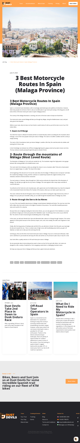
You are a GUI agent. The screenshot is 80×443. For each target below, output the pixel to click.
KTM (39, 262)
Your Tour (24, 417)
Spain (22, 262)
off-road (53, 262)
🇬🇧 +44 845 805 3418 (63, 417)
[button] (21, 3)
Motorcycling (45, 262)
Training (50, 3)
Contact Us (45, 425)
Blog (43, 417)
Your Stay (23, 419)
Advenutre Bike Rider (30, 262)
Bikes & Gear (41, 3)
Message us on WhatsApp (66, 425)
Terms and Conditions (48, 422)
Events (32, 419)
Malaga (59, 262)
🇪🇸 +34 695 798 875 (63, 419)
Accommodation (30, 3)
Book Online (71, 381)
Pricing (57, 3)
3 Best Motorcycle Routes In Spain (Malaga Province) (23, 62)
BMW (12, 262)
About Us (45, 419)
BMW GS (17, 262)
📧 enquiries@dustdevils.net (65, 422)
